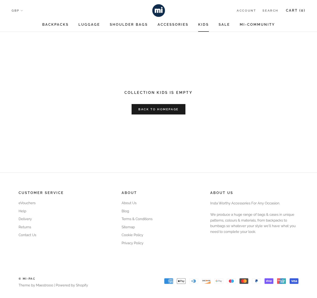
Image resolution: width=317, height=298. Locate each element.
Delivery (25, 219)
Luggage (89, 24)
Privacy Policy (132, 243)
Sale (224, 24)
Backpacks (55, 24)
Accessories (173, 24)
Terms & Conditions (137, 219)
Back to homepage (158, 109)
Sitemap (128, 227)
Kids (203, 24)
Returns (25, 227)
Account (246, 10)
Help (22, 211)
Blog (125, 211)
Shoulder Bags (129, 24)
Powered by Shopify (72, 285)
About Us (129, 203)
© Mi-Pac (27, 278)
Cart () (295, 10)
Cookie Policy (132, 235)
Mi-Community (257, 24)
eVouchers (27, 203)
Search (270, 10)
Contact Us (27, 235)
